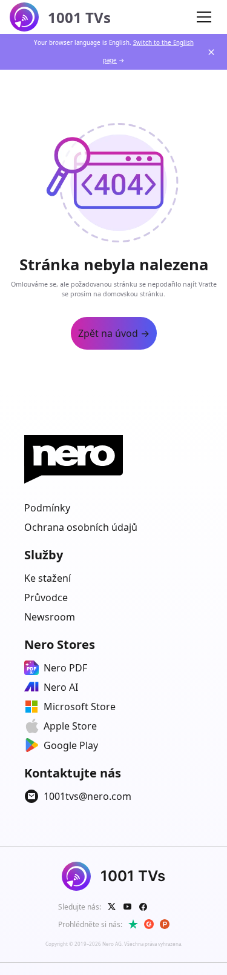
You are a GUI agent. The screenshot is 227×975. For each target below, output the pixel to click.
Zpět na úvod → (114, 333)
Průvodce (46, 597)
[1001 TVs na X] (112, 906)
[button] (204, 17)
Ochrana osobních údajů (80, 527)
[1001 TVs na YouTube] (128, 906)
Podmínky (47, 507)
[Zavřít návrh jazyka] (211, 52)
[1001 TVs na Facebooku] (143, 906)
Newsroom (49, 617)
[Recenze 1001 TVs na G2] (149, 924)
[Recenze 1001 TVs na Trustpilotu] (133, 924)
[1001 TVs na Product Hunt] (164, 924)
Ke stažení (47, 578)
